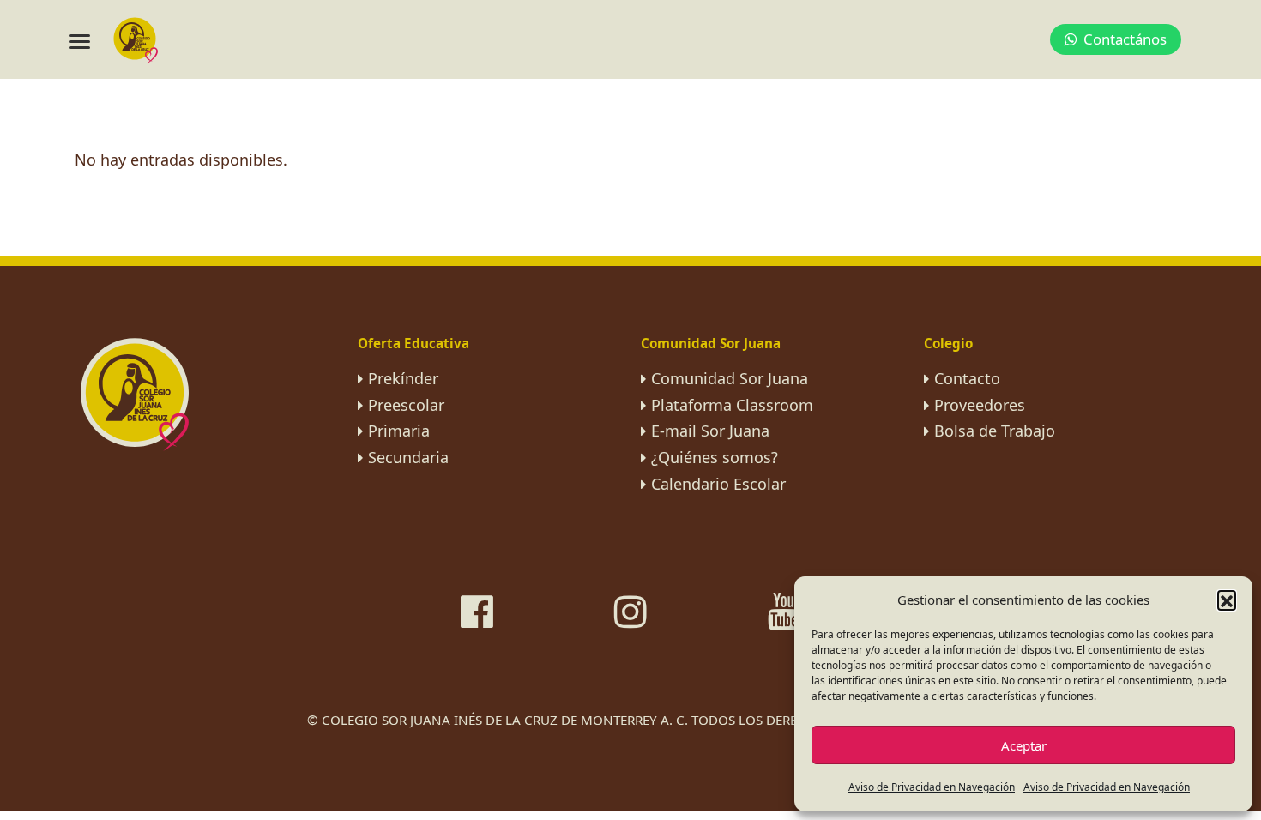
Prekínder (403, 378)
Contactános (1125, 39)
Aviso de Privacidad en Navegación (931, 787)
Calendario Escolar (718, 483)
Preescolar (406, 405)
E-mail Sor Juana (710, 430)
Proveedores (979, 405)
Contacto (967, 378)
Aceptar (1024, 745)
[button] (1226, 599)
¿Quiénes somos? (714, 457)
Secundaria (408, 457)
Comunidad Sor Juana (729, 378)
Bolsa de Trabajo (994, 430)
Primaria (399, 430)
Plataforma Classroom (732, 405)
